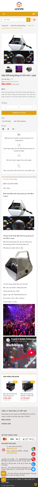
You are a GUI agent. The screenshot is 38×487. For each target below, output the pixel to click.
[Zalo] (33, 464)
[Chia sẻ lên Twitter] (8, 129)
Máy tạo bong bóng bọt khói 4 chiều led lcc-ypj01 (9, 395)
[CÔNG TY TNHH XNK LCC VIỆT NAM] (19, 6)
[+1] (13, 129)
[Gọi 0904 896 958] (3, 479)
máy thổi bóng (6, 121)
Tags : (3, 118)
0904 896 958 (12, 453)
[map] (33, 449)
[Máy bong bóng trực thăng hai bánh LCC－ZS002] (28, 386)
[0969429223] (33, 459)
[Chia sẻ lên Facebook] (3, 129)
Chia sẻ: (4, 126)
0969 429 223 (12, 448)
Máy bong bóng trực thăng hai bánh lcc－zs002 (27, 395)
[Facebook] (33, 469)
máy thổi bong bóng (20, 121)
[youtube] (33, 454)
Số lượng (4, 103)
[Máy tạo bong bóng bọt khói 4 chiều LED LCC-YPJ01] (10, 386)
